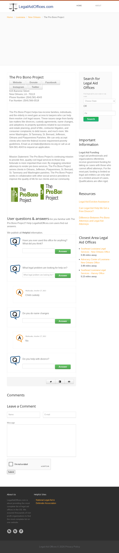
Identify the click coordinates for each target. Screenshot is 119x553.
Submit (11, 472)
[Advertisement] (59, 42)
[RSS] (9, 531)
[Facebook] (21, 531)
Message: (11, 423)
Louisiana (20, 17)
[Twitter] (15, 531)
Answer (63, 251)
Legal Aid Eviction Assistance (94, 201)
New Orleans (34, 17)
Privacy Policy (72, 546)
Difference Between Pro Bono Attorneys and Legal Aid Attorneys (94, 220)
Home (10, 17)
